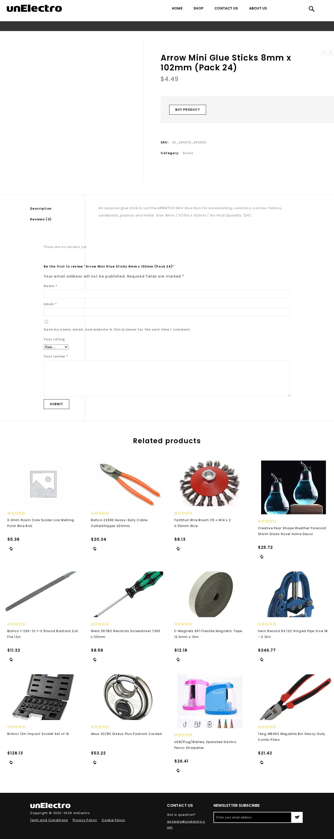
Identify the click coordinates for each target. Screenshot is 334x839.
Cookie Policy (113, 820)
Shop (198, 8)
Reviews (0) (41, 219)
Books (136, 35)
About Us (258, 8)
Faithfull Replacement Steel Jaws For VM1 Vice (331, 53)
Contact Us (226, 8)
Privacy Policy (85, 820)
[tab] (57, 208)
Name (50, 286)
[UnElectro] (34, 8)
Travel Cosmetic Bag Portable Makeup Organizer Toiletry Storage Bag (324, 53)
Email (50, 304)
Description (41, 208)
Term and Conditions (49, 820)
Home (177, 8)
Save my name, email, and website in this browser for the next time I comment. (117, 329)
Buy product (187, 110)
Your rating (54, 339)
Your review (56, 356)
